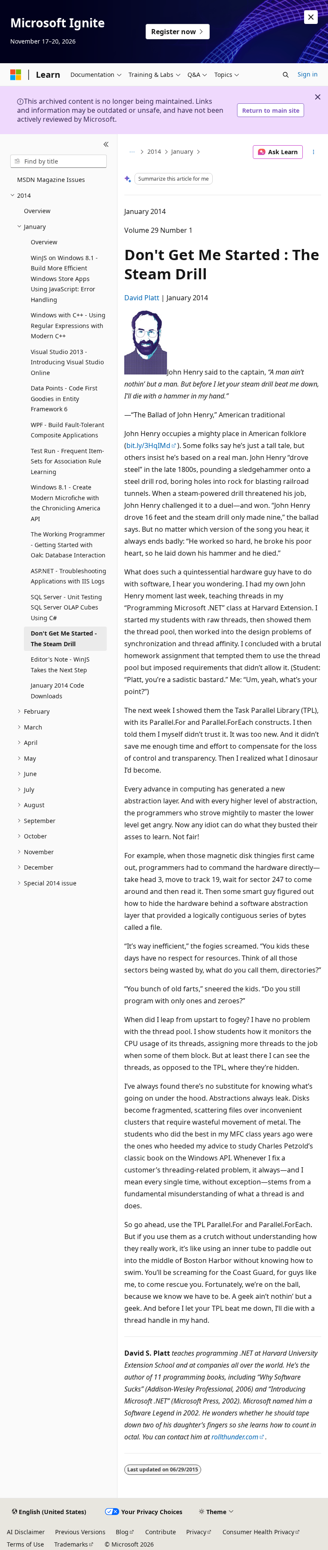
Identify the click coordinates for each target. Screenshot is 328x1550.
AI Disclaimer (26, 1532)
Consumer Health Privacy (258, 1532)
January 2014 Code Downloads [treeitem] (57, 690)
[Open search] (285, 74)
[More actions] (313, 152)
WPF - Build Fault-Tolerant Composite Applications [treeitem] (67, 430)
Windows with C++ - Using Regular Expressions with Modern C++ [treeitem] (68, 325)
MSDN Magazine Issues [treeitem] (51, 180)
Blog (122, 1532)
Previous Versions (80, 1532)
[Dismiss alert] (311, 17)
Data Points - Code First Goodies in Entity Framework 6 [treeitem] (64, 398)
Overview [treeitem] (37, 211)
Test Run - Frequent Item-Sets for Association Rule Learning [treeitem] (67, 461)
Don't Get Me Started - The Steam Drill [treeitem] (64, 638)
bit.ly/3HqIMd (148, 445)
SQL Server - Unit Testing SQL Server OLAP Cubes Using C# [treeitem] (66, 607)
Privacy (196, 1532)
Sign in (308, 74)
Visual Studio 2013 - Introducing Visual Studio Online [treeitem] (67, 362)
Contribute (160, 1532)
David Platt (141, 297)
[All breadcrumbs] (131, 152)
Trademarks (71, 1544)
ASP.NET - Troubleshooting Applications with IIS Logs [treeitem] (68, 576)
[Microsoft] (15, 74)
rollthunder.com (234, 1437)
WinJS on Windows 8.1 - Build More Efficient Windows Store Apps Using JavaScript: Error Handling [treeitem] (64, 279)
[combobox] (58, 161)
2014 (154, 152)
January (182, 152)
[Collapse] (106, 144)
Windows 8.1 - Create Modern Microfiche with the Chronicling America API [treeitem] (65, 503)
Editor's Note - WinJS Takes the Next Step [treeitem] (60, 664)
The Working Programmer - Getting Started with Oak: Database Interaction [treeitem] (68, 544)
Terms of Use (25, 1544)
